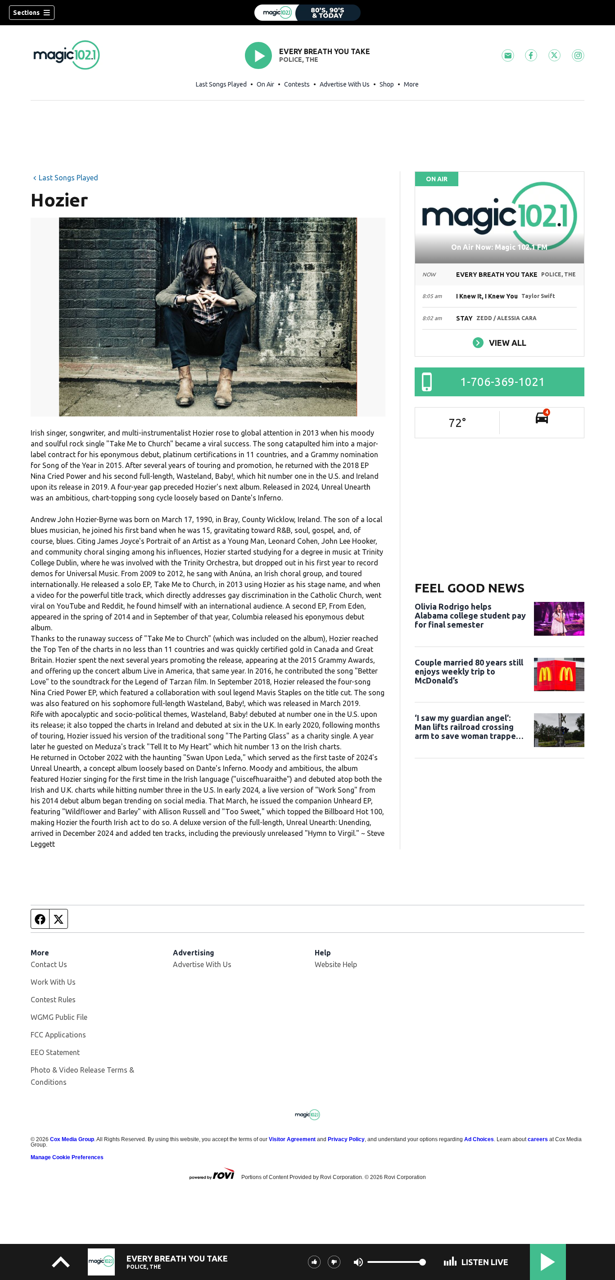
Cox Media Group (72, 1139)
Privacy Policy (346, 1139)
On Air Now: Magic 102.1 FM (499, 247)
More (411, 84)
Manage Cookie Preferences (67, 1157)
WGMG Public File (59, 1017)
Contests (297, 84)
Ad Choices (479, 1139)
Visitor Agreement (292, 1139)
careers (538, 1139)
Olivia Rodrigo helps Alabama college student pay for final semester (470, 615)
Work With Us (53, 982)
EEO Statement (55, 1052)
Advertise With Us (345, 84)
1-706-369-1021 (502, 381)
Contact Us (49, 964)
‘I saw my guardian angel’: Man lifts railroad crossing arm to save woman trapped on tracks (468, 726)
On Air (265, 84)
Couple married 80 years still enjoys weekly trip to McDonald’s (469, 671)
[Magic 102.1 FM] (307, 13)
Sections (26, 12)
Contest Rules (53, 1000)
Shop (387, 84)
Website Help (336, 964)
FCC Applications (58, 1035)
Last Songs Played (221, 84)
